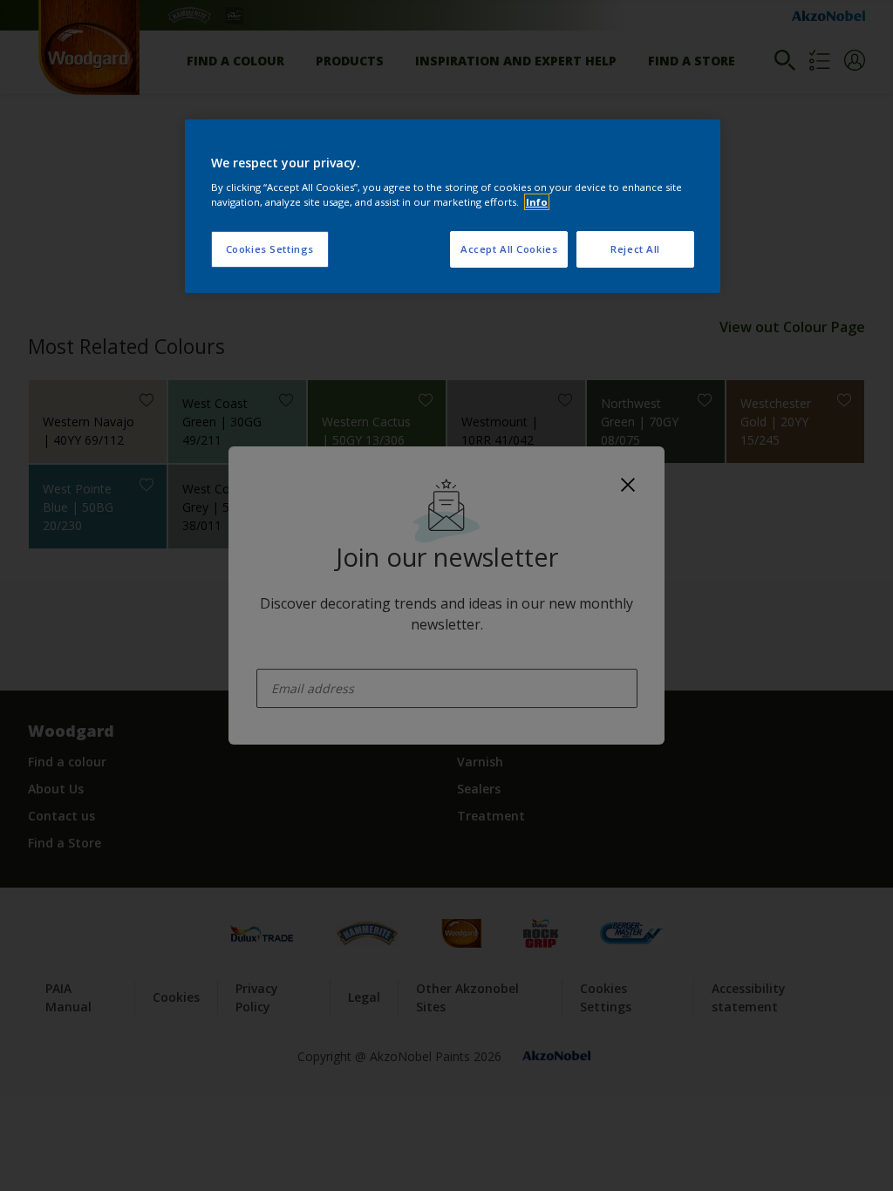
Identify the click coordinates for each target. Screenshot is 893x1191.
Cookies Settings (270, 248)
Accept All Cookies (508, 248)
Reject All (635, 248)
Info (537, 201)
